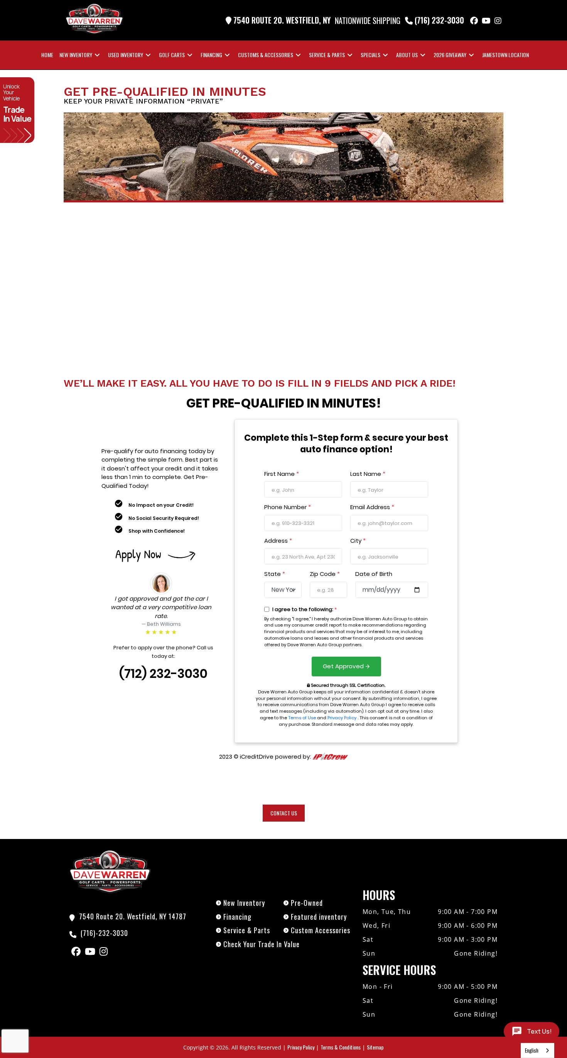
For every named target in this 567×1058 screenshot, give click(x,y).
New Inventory (244, 903)
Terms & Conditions (341, 1047)
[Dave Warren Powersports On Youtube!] (486, 20)
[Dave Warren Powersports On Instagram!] (497, 20)
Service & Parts (246, 930)
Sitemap (375, 1047)
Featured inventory (319, 917)
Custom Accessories (320, 930)
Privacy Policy (300, 1047)
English (531, 1050)
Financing (237, 917)
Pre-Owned (307, 903)
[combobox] (537, 1050)
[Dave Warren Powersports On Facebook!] (474, 20)
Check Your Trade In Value (261, 944)
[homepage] (109, 871)
